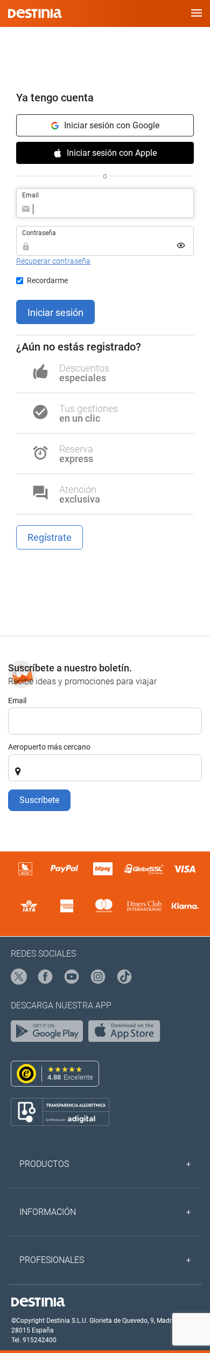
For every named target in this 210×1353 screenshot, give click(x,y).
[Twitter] (19, 977)
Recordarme (47, 280)
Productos (44, 1164)
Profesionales (51, 1260)
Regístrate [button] (49, 537)
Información (47, 1212)
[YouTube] (72, 977)
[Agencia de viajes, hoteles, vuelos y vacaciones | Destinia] (35, 13)
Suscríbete (39, 800)
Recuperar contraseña (53, 261)
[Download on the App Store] (127, 1033)
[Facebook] (45, 977)
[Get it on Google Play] (49, 1033)
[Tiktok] (125, 977)
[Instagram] (98, 977)
